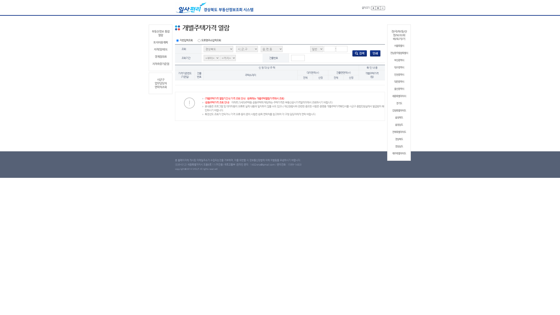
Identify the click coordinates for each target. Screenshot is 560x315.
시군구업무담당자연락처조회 (161, 83)
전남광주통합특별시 (399, 53)
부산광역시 (399, 60)
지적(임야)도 (161, 49)
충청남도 (399, 124)
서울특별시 (399, 45)
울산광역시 (399, 89)
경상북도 (399, 139)
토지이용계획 (160, 42)
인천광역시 (399, 74)
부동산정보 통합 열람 (161, 33)
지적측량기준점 (160, 63)
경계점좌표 (161, 56)
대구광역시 (399, 67)
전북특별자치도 (399, 132)
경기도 (399, 103)
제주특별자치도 (399, 153)
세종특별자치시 (399, 96)
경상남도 (399, 146)
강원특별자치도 (399, 110)
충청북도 (399, 117)
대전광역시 (399, 81)
